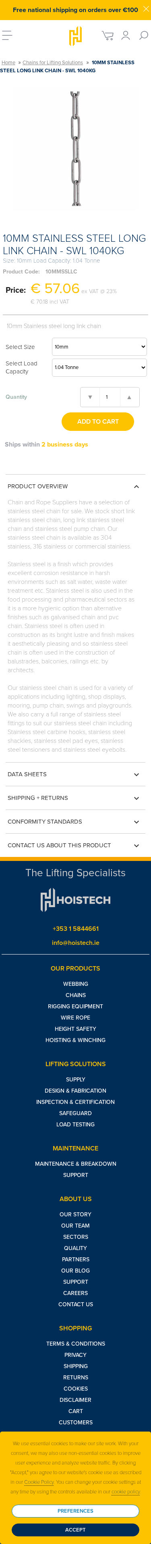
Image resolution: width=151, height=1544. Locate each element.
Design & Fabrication (75, 1090)
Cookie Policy (39, 1482)
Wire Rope (75, 1017)
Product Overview (75, 487)
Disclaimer (75, 1400)
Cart (75, 1411)
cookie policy (126, 1492)
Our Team (75, 1225)
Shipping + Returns (75, 798)
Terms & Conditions (75, 1343)
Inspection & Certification (75, 1102)
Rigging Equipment (75, 1006)
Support (75, 1175)
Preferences (75, 1511)
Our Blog (75, 1270)
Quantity (16, 397)
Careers (75, 1293)
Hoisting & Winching (75, 1040)
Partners (75, 1259)
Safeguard (75, 1113)
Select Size (20, 347)
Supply (75, 1079)
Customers (76, 1422)
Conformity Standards (75, 822)
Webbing (75, 984)
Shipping (76, 1366)
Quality (75, 1248)
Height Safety (75, 1029)
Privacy (75, 1355)
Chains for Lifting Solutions (53, 62)
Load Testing (75, 1124)
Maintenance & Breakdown (75, 1164)
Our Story (75, 1214)
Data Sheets (75, 774)
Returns (75, 1377)
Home (8, 62)
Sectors (75, 1237)
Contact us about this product (75, 846)
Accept (75, 1530)
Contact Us (75, 1304)
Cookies (76, 1388)
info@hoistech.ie (75, 943)
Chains (76, 995)
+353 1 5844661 (76, 929)
